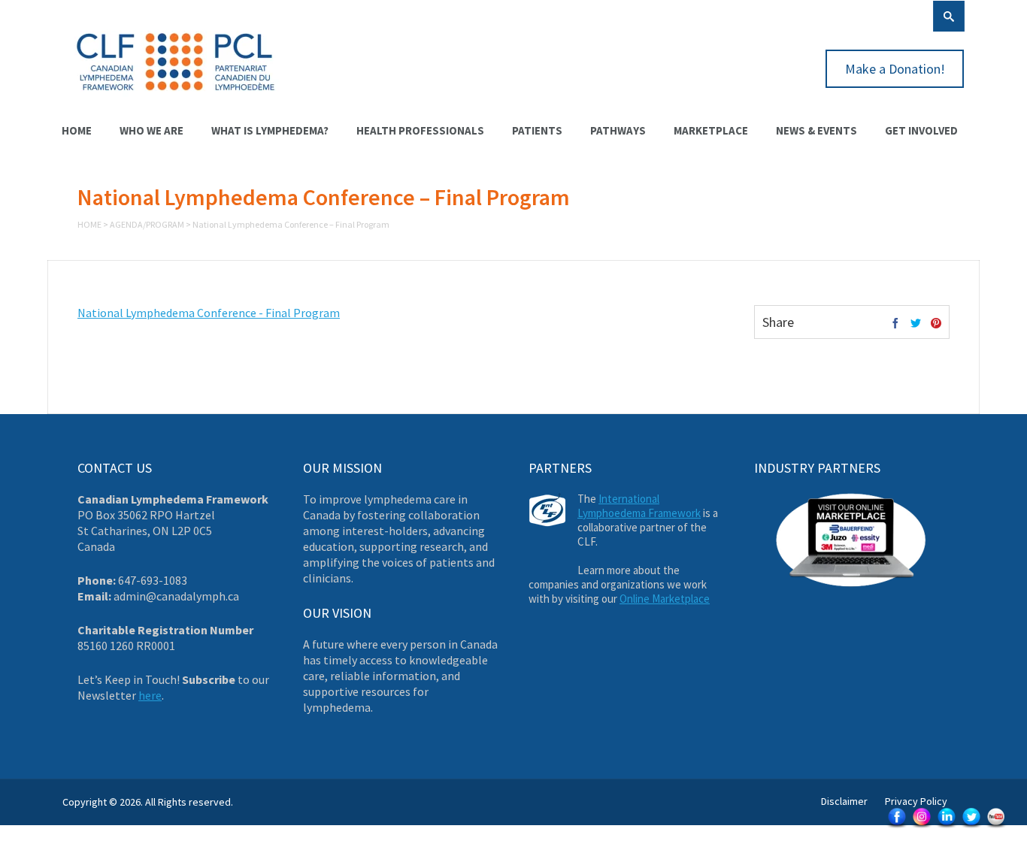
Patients (537, 130)
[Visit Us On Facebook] (896, 826)
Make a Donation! (895, 68)
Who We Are (151, 130)
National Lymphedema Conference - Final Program (208, 312)
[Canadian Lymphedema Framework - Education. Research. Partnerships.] (175, 99)
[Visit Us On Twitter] (971, 826)
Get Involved (921, 130)
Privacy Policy (916, 801)
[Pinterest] (936, 324)
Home (77, 130)
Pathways (618, 130)
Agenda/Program (147, 224)
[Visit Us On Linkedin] (946, 826)
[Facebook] (895, 324)
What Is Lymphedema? (270, 130)
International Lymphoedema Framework (639, 506)
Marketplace (711, 130)
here (150, 695)
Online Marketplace (665, 598)
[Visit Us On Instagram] (921, 826)
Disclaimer (844, 801)
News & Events (816, 130)
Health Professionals (420, 130)
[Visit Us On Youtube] (995, 826)
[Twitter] (915, 324)
